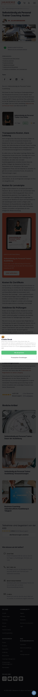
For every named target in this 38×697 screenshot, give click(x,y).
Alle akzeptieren (19, 352)
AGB (2, 348)
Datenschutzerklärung (25, 346)
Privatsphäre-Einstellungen (19, 357)
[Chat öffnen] (34, 693)
